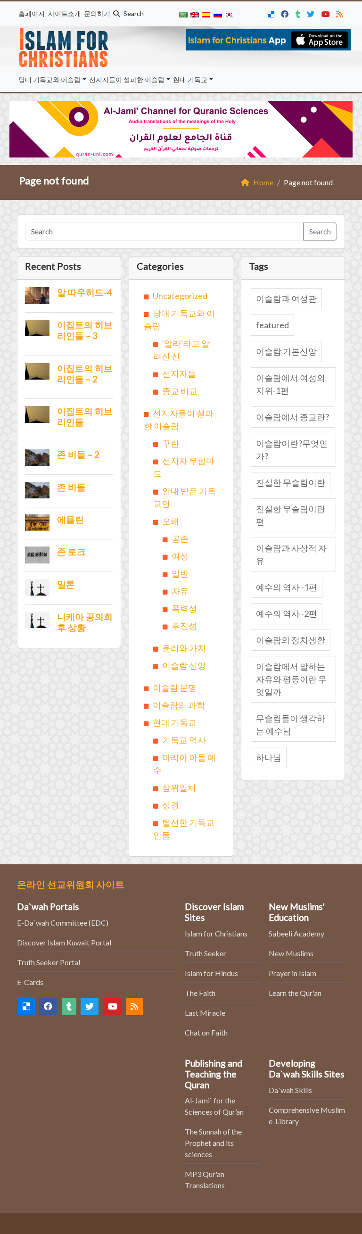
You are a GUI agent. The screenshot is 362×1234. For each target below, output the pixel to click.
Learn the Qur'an (295, 992)
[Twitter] (312, 12)
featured (272, 325)
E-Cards (30, 981)
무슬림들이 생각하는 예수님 (290, 724)
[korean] (229, 14)
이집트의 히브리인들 (85, 416)
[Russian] (217, 14)
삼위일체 (179, 787)
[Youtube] (326, 12)
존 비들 (71, 486)
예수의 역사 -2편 (286, 613)
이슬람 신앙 (184, 665)
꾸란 (170, 443)
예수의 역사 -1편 (286, 587)
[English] (194, 14)
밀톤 (66, 584)
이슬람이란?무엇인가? (292, 449)
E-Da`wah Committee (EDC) (62, 922)
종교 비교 (179, 391)
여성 (180, 556)
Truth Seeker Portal (48, 962)
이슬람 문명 (175, 687)
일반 (180, 573)
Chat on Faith (206, 1032)
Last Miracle (205, 1012)
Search (133, 13)
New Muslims (291, 953)
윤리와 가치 (184, 648)
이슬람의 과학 (179, 705)
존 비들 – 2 (78, 454)
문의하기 (97, 13)
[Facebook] (286, 12)
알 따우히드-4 (84, 292)
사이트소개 (64, 13)
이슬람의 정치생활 (290, 640)
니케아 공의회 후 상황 (85, 622)
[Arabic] (183, 14)
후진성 (184, 626)
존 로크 (71, 551)
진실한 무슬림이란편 (290, 515)
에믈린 (70, 519)
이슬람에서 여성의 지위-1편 (290, 384)
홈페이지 (31, 13)
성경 (170, 805)
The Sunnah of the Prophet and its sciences (213, 1143)
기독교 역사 (184, 740)
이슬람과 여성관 (286, 298)
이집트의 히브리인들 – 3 (85, 330)
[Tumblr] (299, 12)
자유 (180, 591)
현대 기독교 (190, 79)
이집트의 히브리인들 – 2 (85, 373)
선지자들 (179, 373)
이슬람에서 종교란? (292, 417)
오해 (170, 521)
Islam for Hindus (211, 973)
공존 (180, 538)
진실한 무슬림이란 (290, 482)
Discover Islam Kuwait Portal (64, 942)
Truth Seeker (205, 953)
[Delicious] (272, 12)
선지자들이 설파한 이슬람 (127, 79)
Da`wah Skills (290, 1089)
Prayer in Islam (292, 973)
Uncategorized (180, 295)
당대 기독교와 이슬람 (49, 79)
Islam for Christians (216, 933)
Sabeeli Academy (296, 933)
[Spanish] (206, 14)
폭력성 (184, 608)
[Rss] (340, 12)
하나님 (268, 757)
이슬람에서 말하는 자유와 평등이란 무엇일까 (291, 679)
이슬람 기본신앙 (286, 351)
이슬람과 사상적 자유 (291, 554)
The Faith (200, 992)
